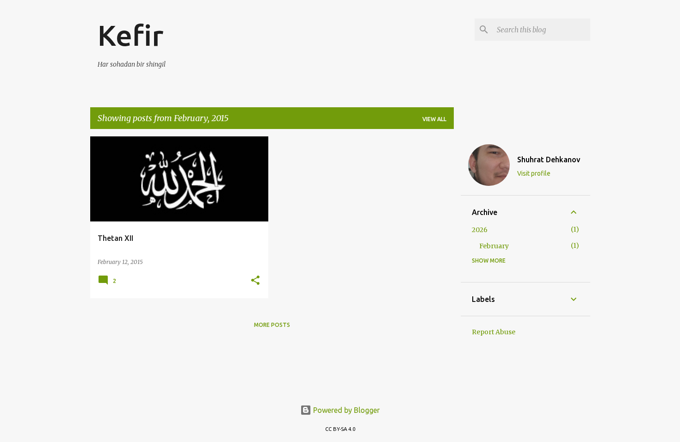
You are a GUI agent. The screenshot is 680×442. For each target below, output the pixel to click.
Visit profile (533, 173)
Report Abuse (493, 332)
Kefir (130, 35)
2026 (480, 230)
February (494, 246)
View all (434, 119)
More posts (272, 325)
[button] (255, 281)
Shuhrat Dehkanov (548, 159)
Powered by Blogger (345, 410)
